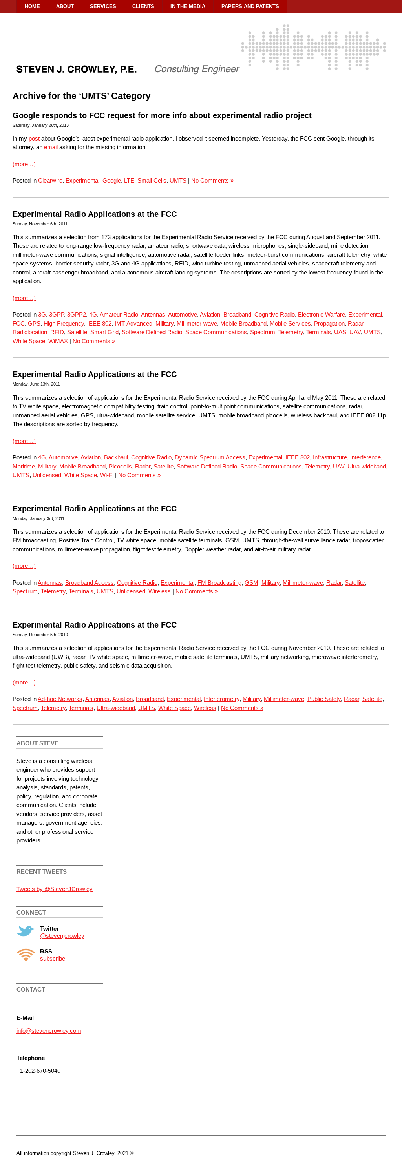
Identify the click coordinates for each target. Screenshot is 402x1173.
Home (32, 6)
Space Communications (216, 332)
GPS (34, 323)
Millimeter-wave (197, 323)
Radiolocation (30, 332)
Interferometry (221, 698)
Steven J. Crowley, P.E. (201, 57)
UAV (355, 332)
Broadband (237, 314)
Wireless (159, 591)
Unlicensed (47, 475)
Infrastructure (330, 457)
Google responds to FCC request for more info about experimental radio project (162, 115)
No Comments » (212, 180)
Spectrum (262, 332)
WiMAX (58, 341)
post (34, 138)
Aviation (210, 314)
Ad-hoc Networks (60, 698)
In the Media (187, 6)
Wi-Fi (106, 475)
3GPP (56, 314)
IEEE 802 (99, 323)
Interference (365, 457)
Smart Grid (104, 332)
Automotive (182, 314)
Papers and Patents (250, 6)
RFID (57, 332)
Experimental (82, 180)
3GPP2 (76, 314)
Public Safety (324, 698)
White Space (29, 341)
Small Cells (151, 180)
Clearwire (50, 180)
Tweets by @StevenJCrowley (54, 889)
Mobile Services (290, 323)
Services (103, 6)
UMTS (178, 180)
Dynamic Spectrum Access (210, 457)
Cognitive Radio (274, 314)
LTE (129, 180)
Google (111, 180)
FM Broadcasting (219, 582)
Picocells (120, 466)
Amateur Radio (119, 314)
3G (42, 314)
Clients (143, 6)
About (65, 6)
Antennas (153, 314)
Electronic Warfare (321, 314)
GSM (251, 582)
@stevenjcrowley (62, 935)
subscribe (52, 958)
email (51, 147)
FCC (19, 323)
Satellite (77, 332)
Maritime (24, 466)
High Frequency (64, 323)
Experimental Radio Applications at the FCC (95, 214)
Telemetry (290, 332)
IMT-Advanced (133, 323)
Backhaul (116, 457)
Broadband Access (89, 582)
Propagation (329, 323)
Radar (355, 323)
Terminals (318, 332)
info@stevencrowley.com (48, 1030)
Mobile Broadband (243, 323)
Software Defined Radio (152, 332)
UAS (340, 332)
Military (164, 323)
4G (93, 314)
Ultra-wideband (366, 466)
